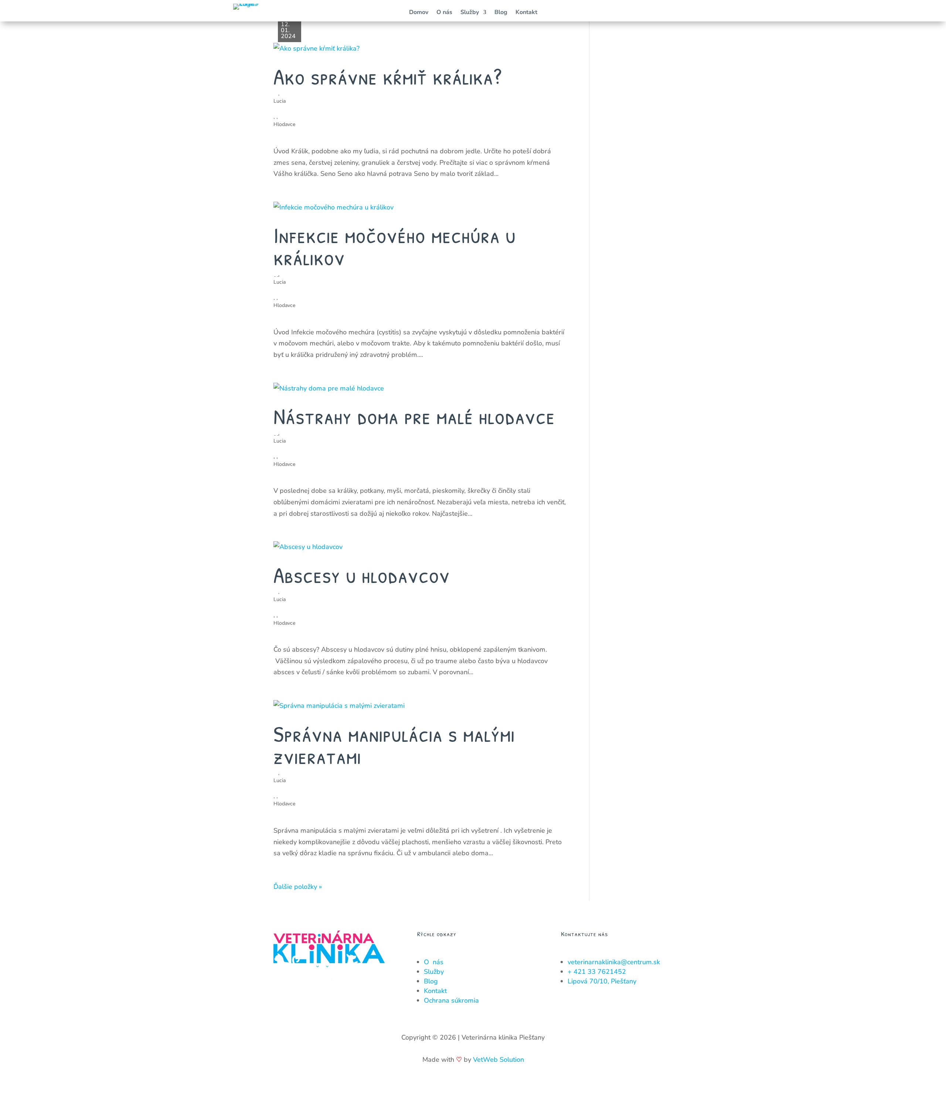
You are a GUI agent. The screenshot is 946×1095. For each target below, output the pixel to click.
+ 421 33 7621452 (597, 971)
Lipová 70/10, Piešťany (602, 981)
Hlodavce (284, 124)
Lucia (279, 101)
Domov (418, 13)
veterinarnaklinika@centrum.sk (614, 962)
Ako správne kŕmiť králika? (387, 76)
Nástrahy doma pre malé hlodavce (414, 416)
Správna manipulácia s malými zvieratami (394, 745)
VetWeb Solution (498, 1059)
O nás (444, 13)
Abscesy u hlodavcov (361, 575)
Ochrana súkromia (451, 1000)
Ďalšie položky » (297, 886)
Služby (469, 13)
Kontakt (526, 13)
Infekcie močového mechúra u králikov (394, 246)
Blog (500, 13)
